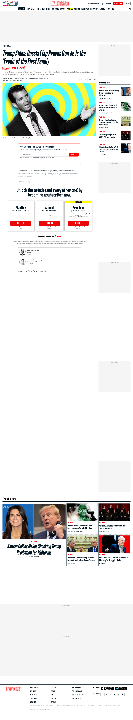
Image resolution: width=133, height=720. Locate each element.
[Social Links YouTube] (114, 695)
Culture (54, 698)
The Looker (41, 9)
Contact (38, 706)
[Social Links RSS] (118, 695)
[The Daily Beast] (60, 3)
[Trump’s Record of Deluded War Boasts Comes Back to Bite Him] (126, 110)
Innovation (94, 9)
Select (20, 223)
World (53, 695)
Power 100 (85, 9)
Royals (62, 9)
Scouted (111, 9)
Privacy (62, 706)
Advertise (52, 706)
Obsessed (55, 9)
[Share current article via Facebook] (81, 79)
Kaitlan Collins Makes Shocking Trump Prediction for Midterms (34, 549)
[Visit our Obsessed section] (17, 3)
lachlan (31, 254)
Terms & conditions (97, 706)
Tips (42, 706)
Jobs (46, 706)
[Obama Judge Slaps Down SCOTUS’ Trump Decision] (126, 140)
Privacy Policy (51, 157)
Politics (70, 9)
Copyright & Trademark (112, 706)
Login (59, 236)
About (32, 706)
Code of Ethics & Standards (74, 706)
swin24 (31, 264)
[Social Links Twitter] (106, 695)
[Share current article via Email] (90, 79)
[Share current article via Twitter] (85, 79)
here (45, 271)
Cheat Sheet (30, 9)
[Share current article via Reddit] (94, 79)
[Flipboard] (122, 695)
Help (57, 706)
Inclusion (87, 706)
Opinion (77, 9)
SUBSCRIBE (118, 3)
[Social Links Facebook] (102, 695)
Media (48, 9)
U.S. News (102, 9)
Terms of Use (42, 157)
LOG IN (127, 3)
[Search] (130, 9)
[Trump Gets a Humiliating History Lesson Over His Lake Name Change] (126, 125)
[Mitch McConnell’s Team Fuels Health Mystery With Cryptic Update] (126, 152)
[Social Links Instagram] (110, 695)
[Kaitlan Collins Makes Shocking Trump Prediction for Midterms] (126, 96)
